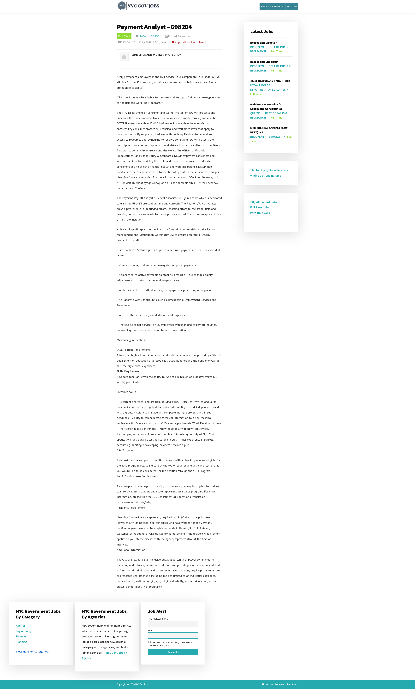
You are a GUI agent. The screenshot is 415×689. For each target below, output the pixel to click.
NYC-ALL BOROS (149, 36)
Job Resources (277, 6)
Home (264, 6)
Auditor (20, 625)
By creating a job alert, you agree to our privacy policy (171, 644)
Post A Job (292, 6)
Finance (21, 636)
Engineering (23, 631)
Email (151, 630)
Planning (21, 642)
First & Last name (158, 618)
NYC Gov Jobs (141, 684)
